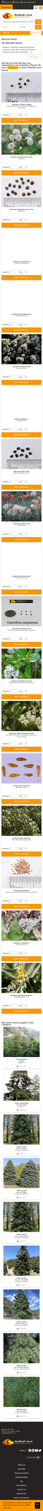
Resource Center (21, 1473)
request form (13, 67)
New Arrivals (21, 1485)
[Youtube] (36, 1451)
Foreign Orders (22, 1477)
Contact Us (21, 1489)
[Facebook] (29, 1451)
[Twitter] (40, 1451)
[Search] (38, 21)
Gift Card (7, 8)
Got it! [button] (37, 1505)
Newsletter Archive (21, 1498)
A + (31, 1457)
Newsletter (21, 1494)
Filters (36, 33)
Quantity (5, 115)
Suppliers (21, 1469)
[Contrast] (39, 1457)
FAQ (21, 1481)
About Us (21, 1465)
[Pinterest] (33, 1451)
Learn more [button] (7, 1508)
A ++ (34, 1457)
